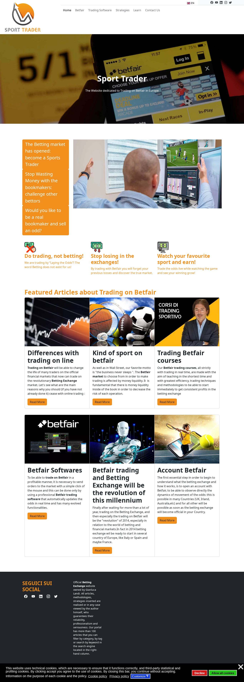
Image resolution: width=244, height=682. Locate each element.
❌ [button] (240, 667)
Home (67, 10)
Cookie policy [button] (97, 676)
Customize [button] (140, 676)
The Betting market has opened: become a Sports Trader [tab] (45, 154)
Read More (37, 402)
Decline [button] (200, 673)
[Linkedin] (221, 2)
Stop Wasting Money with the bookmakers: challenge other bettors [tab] (41, 187)
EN (192, 3)
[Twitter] (230, 2)
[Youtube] (216, 2)
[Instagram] (225, 2)
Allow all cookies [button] (222, 673)
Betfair (79, 10)
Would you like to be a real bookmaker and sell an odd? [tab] (45, 220)
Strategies (123, 10)
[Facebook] (212, 2)
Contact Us (152, 10)
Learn (137, 10)
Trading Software (100, 10)
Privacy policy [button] (119, 676)
